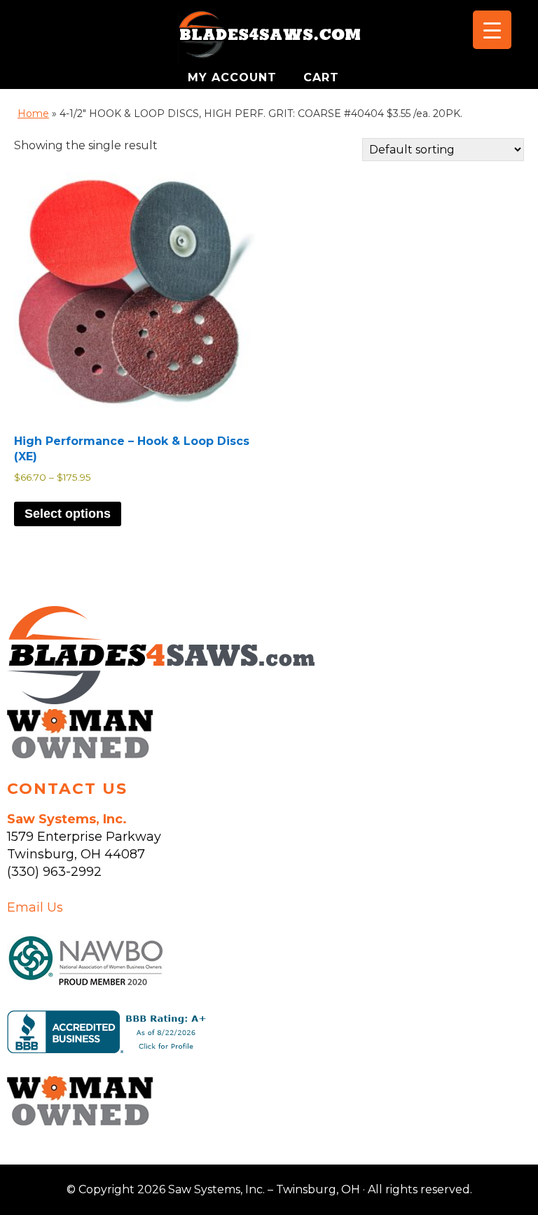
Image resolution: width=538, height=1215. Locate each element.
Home (33, 113)
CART (321, 77)
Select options (68, 514)
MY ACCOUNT (234, 77)
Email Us (35, 907)
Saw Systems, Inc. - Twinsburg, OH (269, 39)
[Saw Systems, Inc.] (161, 700)
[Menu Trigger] (492, 30)
